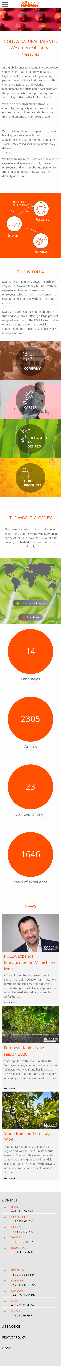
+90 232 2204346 (22, 1305)
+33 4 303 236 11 (22, 1252)
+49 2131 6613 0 (22, 1221)
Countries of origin (33, 603)
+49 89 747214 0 (22, 1231)
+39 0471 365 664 (23, 1274)
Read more (9, 1002)
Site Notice (11, 1326)
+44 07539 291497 (23, 1295)
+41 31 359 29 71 (22, 1315)
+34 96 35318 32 (22, 1242)
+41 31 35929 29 (22, 1211)
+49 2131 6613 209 (23, 1285)
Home (6, 1348)
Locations (33, 617)
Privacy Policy (14, 1337)
